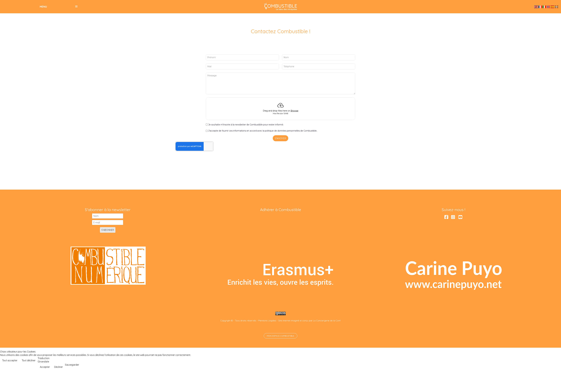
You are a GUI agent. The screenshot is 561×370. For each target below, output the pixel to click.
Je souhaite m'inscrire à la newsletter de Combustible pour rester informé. (246, 124)
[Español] (552, 6)
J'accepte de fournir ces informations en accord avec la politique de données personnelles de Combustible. (262, 130)
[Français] (540, 6)
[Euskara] (557, 6)
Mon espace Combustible (280, 336)
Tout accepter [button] (9, 360)
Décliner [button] (58, 366)
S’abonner (107, 229)
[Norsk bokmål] (548, 6)
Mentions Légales (267, 320)
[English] (536, 6)
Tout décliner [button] (29, 360)
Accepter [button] (45, 366)
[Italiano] (544, 6)
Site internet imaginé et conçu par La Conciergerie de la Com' (309, 320)
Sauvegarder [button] (72, 364)
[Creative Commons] (280, 313)
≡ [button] (76, 6)
